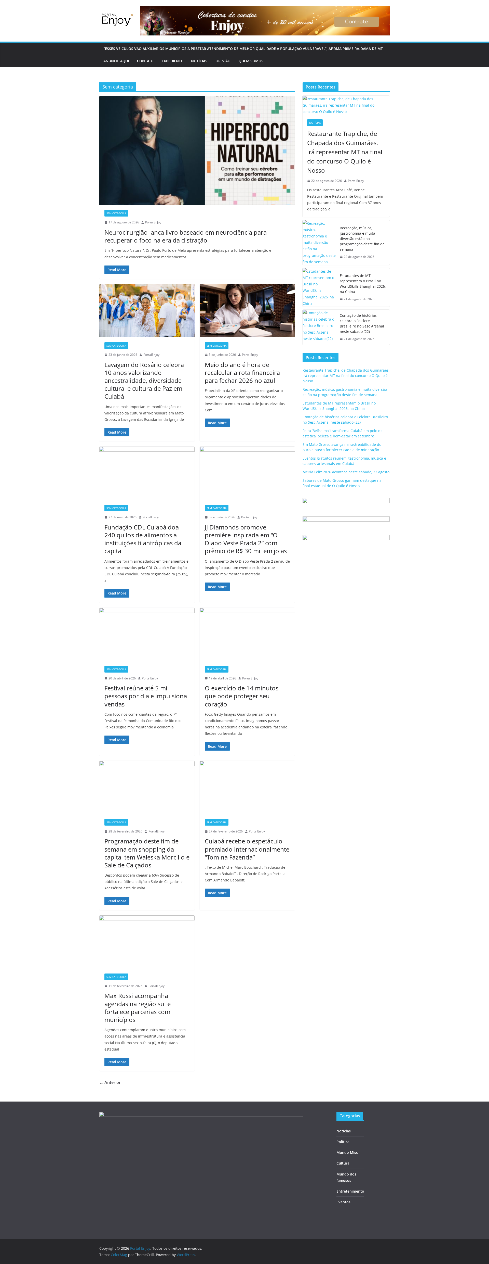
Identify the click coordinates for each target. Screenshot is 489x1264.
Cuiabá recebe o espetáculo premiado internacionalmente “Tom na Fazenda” (247, 849)
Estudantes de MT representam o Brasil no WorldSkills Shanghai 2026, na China (363, 283)
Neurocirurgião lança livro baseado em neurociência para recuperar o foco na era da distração (185, 236)
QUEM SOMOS (251, 60)
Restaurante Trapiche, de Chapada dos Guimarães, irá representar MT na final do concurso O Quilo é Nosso (344, 151)
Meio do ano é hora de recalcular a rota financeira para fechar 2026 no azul (242, 372)
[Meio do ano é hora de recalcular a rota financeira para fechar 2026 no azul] (247, 310)
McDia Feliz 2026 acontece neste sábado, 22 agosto (346, 472)
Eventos (343, 1201)
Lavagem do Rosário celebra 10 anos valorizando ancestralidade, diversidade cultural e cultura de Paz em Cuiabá (144, 380)
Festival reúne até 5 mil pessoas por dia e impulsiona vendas (145, 696)
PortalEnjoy (153, 222)
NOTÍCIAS (199, 60)
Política (342, 1141)
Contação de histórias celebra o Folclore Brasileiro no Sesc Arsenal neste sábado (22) (362, 323)
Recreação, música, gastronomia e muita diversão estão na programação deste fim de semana (362, 238)
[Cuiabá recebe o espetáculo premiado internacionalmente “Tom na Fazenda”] (247, 787)
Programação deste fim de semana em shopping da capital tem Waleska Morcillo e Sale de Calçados (146, 853)
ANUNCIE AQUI (116, 60)
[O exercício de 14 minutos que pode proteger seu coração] (247, 634)
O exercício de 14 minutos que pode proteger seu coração (241, 696)
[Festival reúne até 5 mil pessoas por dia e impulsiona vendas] (147, 634)
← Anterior (110, 1082)
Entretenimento (350, 1191)
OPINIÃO (222, 60)
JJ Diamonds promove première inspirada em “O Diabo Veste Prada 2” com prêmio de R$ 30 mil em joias (246, 539)
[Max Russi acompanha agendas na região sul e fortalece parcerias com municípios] (147, 941)
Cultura (342, 1163)
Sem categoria (116, 213)
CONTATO (145, 60)
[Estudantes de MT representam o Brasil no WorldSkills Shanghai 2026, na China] (319, 287)
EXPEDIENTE (172, 60)
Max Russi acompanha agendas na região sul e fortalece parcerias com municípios (137, 1007)
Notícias (315, 122)
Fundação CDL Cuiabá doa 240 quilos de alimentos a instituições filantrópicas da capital (142, 539)
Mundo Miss (347, 1152)
